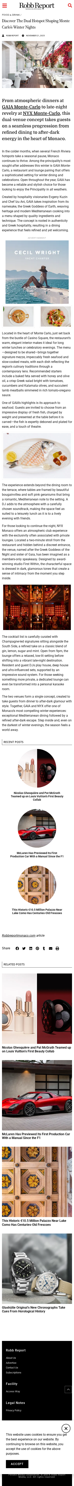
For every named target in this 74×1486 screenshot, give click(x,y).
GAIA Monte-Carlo (21, 106)
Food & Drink (11, 14)
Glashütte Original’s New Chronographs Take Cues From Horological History (33, 1309)
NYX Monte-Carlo (41, 113)
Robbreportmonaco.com (19, 935)
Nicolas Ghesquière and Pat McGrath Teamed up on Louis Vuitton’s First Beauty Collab (37, 796)
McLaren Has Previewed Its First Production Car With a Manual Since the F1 (37, 854)
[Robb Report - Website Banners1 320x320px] (37, 303)
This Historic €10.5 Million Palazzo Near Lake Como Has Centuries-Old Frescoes (37, 911)
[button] (17, 948)
